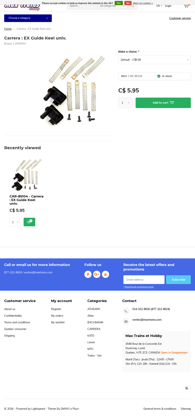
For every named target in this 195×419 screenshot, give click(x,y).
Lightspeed (38, 408)
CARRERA (19, 43)
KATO (90, 335)
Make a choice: (128, 51)
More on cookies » (143, 3)
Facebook (88, 274)
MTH (90, 349)
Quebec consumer (15, 329)
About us (9, 309)
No (127, 3)
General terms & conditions (159, 408)
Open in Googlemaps (174, 352)
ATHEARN (93, 309)
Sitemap (186, 408)
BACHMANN (95, 322)
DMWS (65, 408)
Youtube (105, 274)
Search (132, 5)
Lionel (91, 342)
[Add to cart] (29, 222)
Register (56, 309)
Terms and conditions (17, 322)
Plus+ (76, 408)
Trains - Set (94, 355)
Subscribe (178, 279)
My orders (57, 315)
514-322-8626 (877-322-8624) (151, 309)
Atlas (90, 315)
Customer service (180, 18)
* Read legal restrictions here (138, 286)
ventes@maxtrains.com (146, 319)
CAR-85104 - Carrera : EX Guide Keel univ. (26, 199)
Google (96, 274)
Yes (119, 3)
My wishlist (58, 322)
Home (8, 29)
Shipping (9, 335)
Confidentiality (13, 315)
